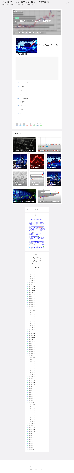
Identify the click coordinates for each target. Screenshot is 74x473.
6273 (17, 90)
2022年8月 (32, 365)
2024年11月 (32, 312)
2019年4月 (32, 443)
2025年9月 (32, 292)
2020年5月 (32, 418)
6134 (17, 113)
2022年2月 (32, 376)
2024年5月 (32, 324)
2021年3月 (32, 398)
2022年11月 (32, 359)
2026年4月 (32, 279)
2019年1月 (31, 449)
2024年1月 (32, 331)
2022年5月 (32, 371)
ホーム (15, 11)
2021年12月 (32, 380)
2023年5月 (32, 347)
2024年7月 (32, 320)
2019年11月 (32, 429)
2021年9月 (32, 386)
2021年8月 (32, 388)
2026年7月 (32, 273)
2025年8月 (32, 294)
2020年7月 (32, 414)
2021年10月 (32, 384)
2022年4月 (32, 373)
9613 (17, 94)
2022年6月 (32, 369)
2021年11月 (32, 382)
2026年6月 (32, 275)
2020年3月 (32, 422)
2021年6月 (32, 392)
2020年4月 (32, 420)
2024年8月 (32, 318)
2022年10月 (32, 361)
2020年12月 (32, 404)
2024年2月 (32, 329)
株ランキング (37, 257)
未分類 (20, 11)
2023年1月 (32, 355)
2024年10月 (32, 314)
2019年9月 (32, 433)
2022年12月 (32, 357)
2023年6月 (32, 345)
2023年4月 (32, 349)
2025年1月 (32, 308)
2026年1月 (32, 284)
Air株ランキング (37, 260)
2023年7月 (32, 343)
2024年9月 (32, 316)
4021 (17, 102)
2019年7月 (32, 437)
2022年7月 (32, 367)
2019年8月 (32, 435)
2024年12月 (32, 310)
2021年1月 (31, 402)
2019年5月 (32, 441)
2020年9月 (32, 410)
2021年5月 (32, 394)
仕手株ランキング (37, 263)
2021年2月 (32, 400)
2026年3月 (32, 280)
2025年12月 (32, 286)
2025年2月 (32, 306)
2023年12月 (32, 333)
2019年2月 (32, 447)
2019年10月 (32, 431)
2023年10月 (32, 337)
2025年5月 (32, 300)
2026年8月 (32, 271)
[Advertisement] (29, 69)
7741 (17, 86)
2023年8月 (32, 341)
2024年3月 (32, 327)
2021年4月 (32, 396)
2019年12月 (32, 427)
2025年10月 (32, 290)
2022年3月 (32, 374)
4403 (17, 109)
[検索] (46, 210)
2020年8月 (32, 412)
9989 (17, 105)
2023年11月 (32, 335)
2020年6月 (32, 416)
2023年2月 (32, 353)
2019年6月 (32, 439)
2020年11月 (32, 406)
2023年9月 (32, 339)
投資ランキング (37, 258)
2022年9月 (32, 363)
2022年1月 (32, 378)
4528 (17, 98)
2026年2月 (32, 282)
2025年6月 (32, 298)
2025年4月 (32, 302)
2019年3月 (32, 445)
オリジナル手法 (37, 261)
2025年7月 (32, 296)
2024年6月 (32, 322)
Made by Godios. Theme (37, 469)
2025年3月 (32, 304)
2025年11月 (32, 288)
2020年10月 (32, 408)
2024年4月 (32, 326)
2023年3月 (32, 351)
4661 (17, 83)
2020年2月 (32, 423)
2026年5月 (32, 277)
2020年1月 (32, 425)
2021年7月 (32, 390)
